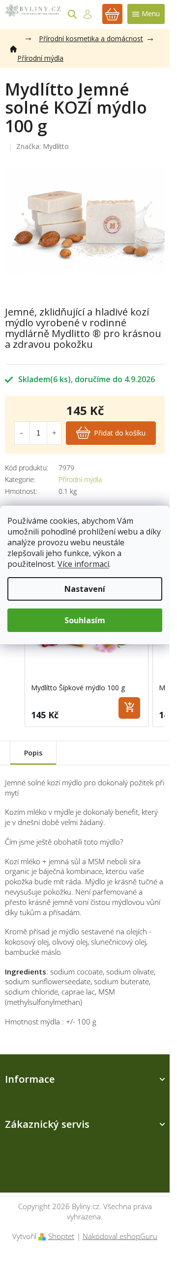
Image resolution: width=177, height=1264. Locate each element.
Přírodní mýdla (80, 479)
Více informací (83, 564)
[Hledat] (72, 14)
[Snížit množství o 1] (22, 433)
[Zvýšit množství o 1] (54, 433)
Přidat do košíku (120, 433)
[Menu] (146, 14)
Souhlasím (84, 620)
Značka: (42, 146)
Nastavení (84, 588)
